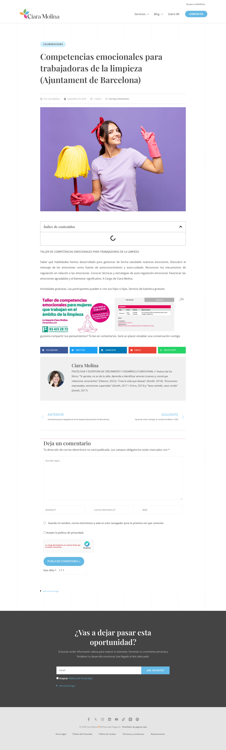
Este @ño (50, 570)
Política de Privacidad (80, 678)
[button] (147, 14)
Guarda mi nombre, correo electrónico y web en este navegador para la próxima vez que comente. (106, 523)
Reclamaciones (158, 734)
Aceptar (75, 678)
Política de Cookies (107, 734)
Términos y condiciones (133, 734)
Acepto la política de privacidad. (65, 532)
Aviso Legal (61, 734)
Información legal (51, 591)
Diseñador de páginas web (134, 726)
